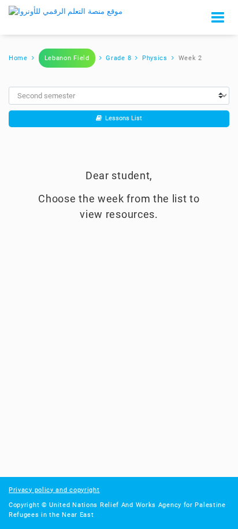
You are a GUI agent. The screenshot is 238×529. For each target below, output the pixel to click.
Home (18, 58)
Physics (155, 58)
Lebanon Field (67, 58)
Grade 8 (118, 58)
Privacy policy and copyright (54, 490)
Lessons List (122, 118)
